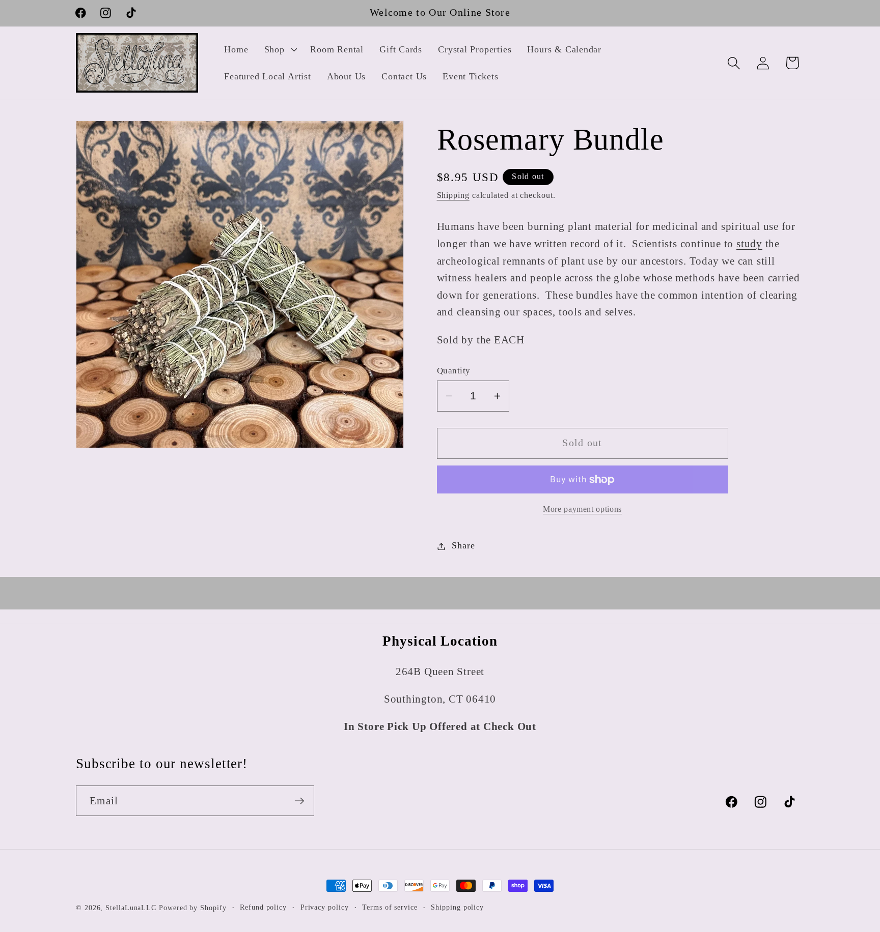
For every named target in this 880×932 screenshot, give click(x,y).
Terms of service (390, 907)
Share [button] (463, 546)
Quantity (454, 370)
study (749, 243)
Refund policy (263, 907)
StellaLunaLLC (130, 908)
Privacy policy (324, 907)
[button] (279, 49)
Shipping (453, 195)
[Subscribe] (299, 801)
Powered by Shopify (192, 908)
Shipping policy (457, 907)
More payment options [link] (582, 509)
